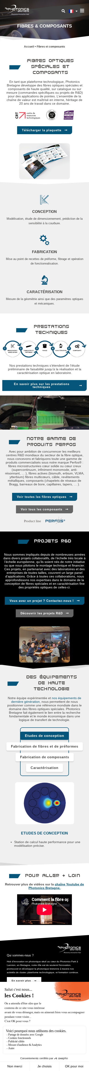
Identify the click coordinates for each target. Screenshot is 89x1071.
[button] (63, 11)
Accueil (29, 46)
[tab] (44, 736)
